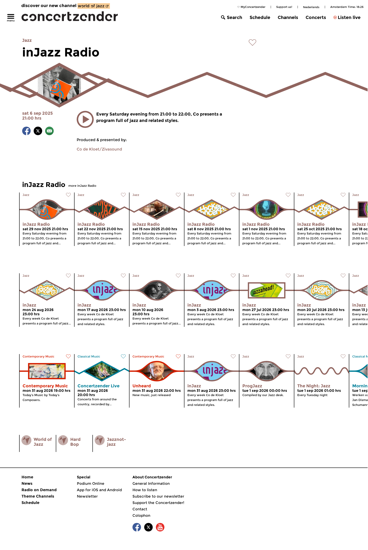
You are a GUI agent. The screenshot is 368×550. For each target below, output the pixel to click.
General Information (151, 483)
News (27, 483)
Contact (139, 509)
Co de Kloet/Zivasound (99, 149)
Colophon (141, 515)
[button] (85, 119)
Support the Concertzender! (158, 503)
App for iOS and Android (99, 490)
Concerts (316, 17)
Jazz (27, 40)
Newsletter (87, 496)
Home (27, 477)
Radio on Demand (39, 490)
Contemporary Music (38, 356)
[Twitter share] (38, 132)
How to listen (144, 490)
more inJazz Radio (82, 186)
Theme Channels (38, 496)
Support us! (284, 7)
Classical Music (89, 356)
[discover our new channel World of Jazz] (94, 6)
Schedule (260, 17)
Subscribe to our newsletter (158, 496)
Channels (288, 17)
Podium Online (90, 483)
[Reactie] (49, 132)
